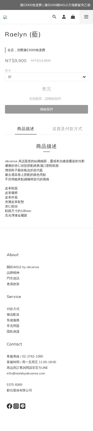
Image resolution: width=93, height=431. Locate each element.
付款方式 (13, 309)
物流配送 (13, 314)
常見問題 (13, 326)
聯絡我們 (46, 109)
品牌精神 (13, 273)
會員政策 (13, 284)
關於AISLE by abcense (23, 267)
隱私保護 (13, 331)
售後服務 (13, 320)
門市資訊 (13, 278)
